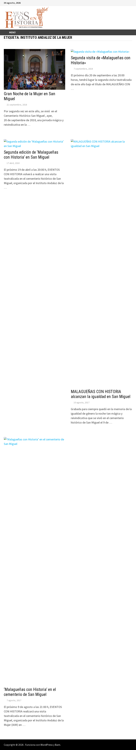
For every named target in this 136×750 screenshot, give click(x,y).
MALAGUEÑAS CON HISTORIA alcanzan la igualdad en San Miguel (100, 394)
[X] (122, 2)
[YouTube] (118, 2)
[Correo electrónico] (130, 2)
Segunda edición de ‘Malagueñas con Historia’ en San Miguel (31, 155)
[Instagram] (127, 2)
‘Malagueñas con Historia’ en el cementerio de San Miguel (30, 692)
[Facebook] (114, 2)
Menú (12, 32)
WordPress (46, 744)
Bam (57, 744)
